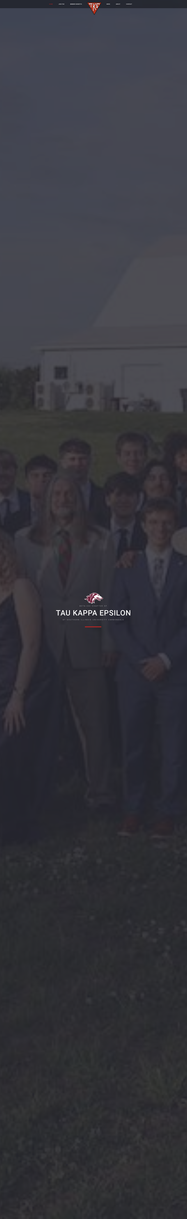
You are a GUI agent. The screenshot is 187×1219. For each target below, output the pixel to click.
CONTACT (129, 4)
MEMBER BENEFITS (76, 4)
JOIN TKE (61, 4)
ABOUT (118, 4)
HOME (51, 4)
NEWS (108, 4)
